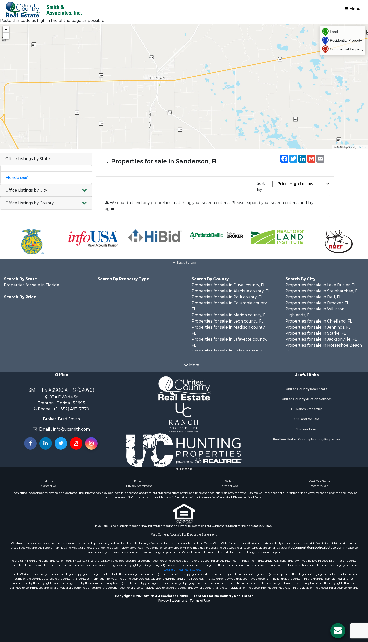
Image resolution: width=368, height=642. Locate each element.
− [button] (6, 35)
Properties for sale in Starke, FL (315, 333)
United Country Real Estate (306, 389)
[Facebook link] (30, 443)
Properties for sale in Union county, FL (228, 351)
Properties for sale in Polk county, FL (227, 297)
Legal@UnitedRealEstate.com (184, 570)
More (193, 365)
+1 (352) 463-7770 (71, 409)
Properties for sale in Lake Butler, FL (320, 285)
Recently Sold (319, 486)
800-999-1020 (262, 526)
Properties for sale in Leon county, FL (227, 321)
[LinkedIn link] (45, 443)
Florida (17, 177)
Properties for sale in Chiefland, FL (318, 321)
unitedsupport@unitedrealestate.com (314, 548)
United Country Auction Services (307, 399)
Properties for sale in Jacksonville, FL (321, 339)
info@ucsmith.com (71, 429)
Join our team (306, 429)
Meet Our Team (319, 481)
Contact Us (48, 486)
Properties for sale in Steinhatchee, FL (322, 291)
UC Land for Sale (306, 419)
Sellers (229, 481)
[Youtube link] (76, 443)
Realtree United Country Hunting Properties (306, 439)
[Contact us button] (337, 630)
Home (49, 481)
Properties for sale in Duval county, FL (228, 285)
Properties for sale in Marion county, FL (229, 315)
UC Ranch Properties (306, 409)
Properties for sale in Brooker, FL (317, 303)
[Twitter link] (61, 443)
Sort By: (261, 186)
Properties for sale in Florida (31, 285)
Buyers (139, 481)
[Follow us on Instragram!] (91, 443)
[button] (46, 190)
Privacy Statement (139, 486)
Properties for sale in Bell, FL (313, 297)
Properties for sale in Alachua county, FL (231, 291)
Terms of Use (229, 486)
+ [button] (6, 29)
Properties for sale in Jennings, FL (317, 327)
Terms (363, 147)
